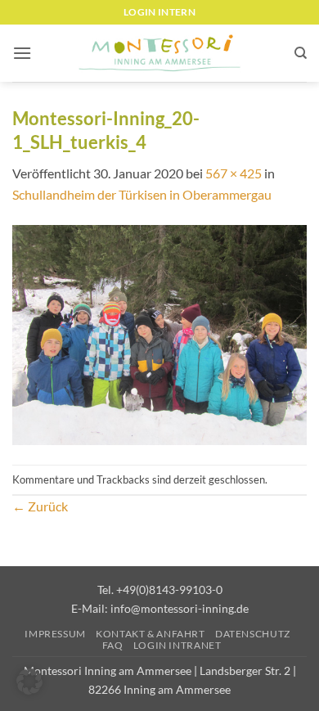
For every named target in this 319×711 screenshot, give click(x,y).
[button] (22, 53)
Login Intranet (177, 645)
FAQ (113, 645)
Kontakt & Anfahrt (150, 634)
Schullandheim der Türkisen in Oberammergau (142, 194)
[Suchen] (300, 53)
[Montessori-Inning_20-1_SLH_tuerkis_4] (159, 333)
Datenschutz (252, 634)
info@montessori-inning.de (179, 608)
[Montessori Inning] (159, 53)
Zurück (40, 506)
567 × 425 (233, 173)
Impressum (55, 634)
